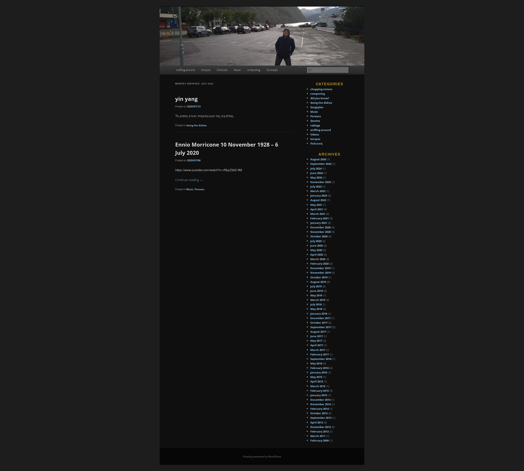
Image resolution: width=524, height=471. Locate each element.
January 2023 (318, 195)
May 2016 (316, 363)
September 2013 (320, 418)
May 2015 (316, 377)
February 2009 (319, 440)
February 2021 (319, 218)
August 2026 (318, 159)
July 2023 (316, 186)
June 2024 (316, 173)
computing (253, 70)
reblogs (315, 125)
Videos (314, 134)
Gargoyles (316, 107)
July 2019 (316, 286)
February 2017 (319, 354)
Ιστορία (205, 70)
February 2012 (319, 431)
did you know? (319, 98)
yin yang (186, 98)
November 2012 (320, 427)
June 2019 (316, 291)
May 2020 (316, 250)
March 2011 (317, 436)
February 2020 (319, 263)
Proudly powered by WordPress (262, 456)
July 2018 (316, 304)
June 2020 (316, 245)
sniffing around (185, 70)
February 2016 (319, 368)
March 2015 (317, 386)
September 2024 (320, 164)
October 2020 (319, 236)
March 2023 (317, 191)
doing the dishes (196, 125)
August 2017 (318, 331)
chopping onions (321, 89)
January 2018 (318, 313)
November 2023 (320, 182)
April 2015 (316, 381)
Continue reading (189, 180)
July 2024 (316, 168)
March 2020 (317, 259)
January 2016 (318, 372)
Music (237, 70)
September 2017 (320, 327)
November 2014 (320, 404)
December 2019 (320, 268)
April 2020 (316, 254)
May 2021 (316, 205)
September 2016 (320, 359)
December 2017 (320, 318)
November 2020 (320, 232)
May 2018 (316, 309)
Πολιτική (222, 70)
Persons (199, 189)
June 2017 (316, 336)
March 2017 (317, 350)
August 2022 (318, 200)
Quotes (315, 121)
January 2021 (318, 223)
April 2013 (316, 422)
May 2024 (316, 177)
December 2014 (320, 400)
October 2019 (319, 277)
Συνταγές (272, 70)
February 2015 (319, 390)
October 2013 (319, 413)
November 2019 (320, 272)
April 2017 (316, 345)
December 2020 (320, 227)
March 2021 (317, 214)
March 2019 (317, 300)
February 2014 (319, 409)
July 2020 (316, 241)
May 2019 (316, 295)
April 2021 (316, 209)
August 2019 (318, 282)
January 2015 (318, 395)
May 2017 (316, 340)
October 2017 (319, 322)
